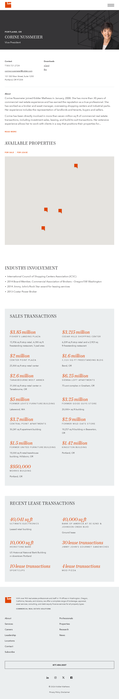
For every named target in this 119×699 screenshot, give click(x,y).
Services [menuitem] (9, 624)
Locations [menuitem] (10, 641)
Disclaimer (65, 692)
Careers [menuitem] (9, 630)
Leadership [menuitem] (10, 635)
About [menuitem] (8, 619)
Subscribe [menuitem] (10, 652)
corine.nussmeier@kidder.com (18, 71)
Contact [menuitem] (9, 647)
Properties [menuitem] (65, 624)
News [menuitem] (62, 635)
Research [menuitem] (64, 630)
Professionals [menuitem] (66, 619)
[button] (60, 211)
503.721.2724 (13, 65)
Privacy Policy (54, 692)
